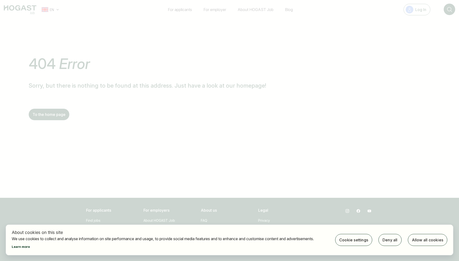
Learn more (21, 247)
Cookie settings (353, 240)
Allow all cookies (427, 240)
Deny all (390, 240)
